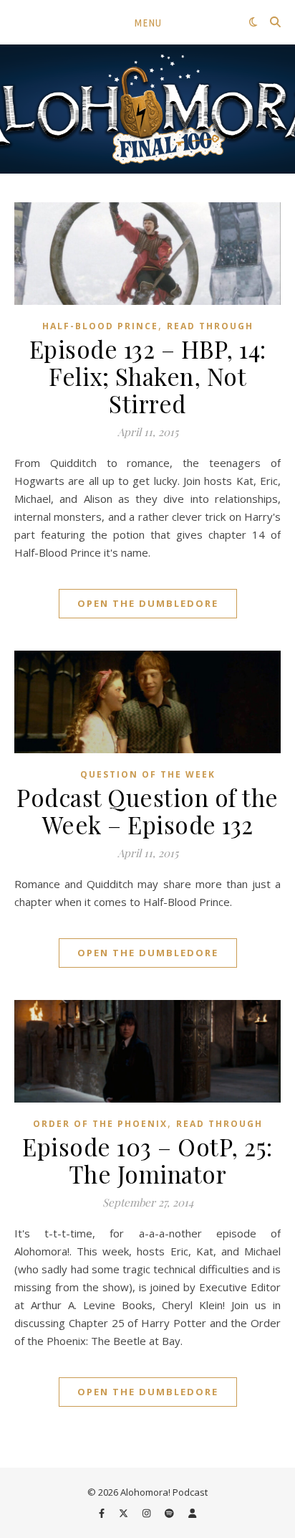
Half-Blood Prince (100, 326)
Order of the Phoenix (100, 1124)
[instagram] (147, 1512)
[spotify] (170, 1512)
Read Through (210, 326)
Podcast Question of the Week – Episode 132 (147, 810)
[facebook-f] (103, 1512)
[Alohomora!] (147, 109)
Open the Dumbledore (147, 603)
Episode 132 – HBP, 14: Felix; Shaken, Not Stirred (147, 376)
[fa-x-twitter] (124, 1512)
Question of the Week (148, 774)
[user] (192, 1512)
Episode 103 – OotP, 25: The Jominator (147, 1160)
